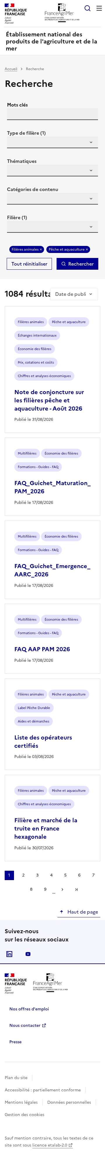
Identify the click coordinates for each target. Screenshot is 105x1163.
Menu (99, 8)
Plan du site (16, 1078)
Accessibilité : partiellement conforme (43, 1090)
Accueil (11, 69)
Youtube (28, 954)
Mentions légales (21, 1102)
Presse (15, 1042)
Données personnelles (69, 1102)
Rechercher (81, 263)
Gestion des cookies (24, 1115)
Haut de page (82, 911)
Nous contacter (25, 1025)
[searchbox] (15, 143)
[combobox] (52, 142)
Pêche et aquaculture (67, 249)
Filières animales (25, 249)
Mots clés (17, 104)
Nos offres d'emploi (29, 1009)
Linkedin (9, 954)
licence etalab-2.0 (49, 1145)
